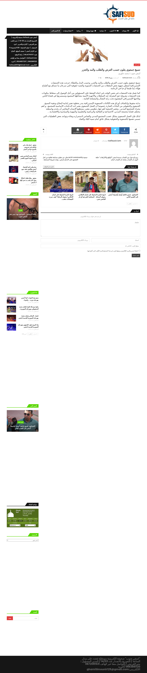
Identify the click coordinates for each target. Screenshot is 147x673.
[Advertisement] (56, 14)
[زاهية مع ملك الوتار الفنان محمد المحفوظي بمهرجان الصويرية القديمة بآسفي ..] (11, 309)
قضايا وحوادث (67, 31)
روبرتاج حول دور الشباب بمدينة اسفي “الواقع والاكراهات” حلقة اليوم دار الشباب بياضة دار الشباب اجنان (117, 158)
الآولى (134, 31)
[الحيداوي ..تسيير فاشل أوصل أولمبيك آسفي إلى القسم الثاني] (123, 181)
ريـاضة (79, 31)
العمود (20, 210)
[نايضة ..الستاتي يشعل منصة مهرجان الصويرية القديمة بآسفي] (11, 318)
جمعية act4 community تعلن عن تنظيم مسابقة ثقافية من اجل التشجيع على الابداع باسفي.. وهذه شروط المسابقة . (65, 158)
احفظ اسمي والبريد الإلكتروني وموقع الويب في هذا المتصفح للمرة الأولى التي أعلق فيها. (112, 251)
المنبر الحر (54, 31)
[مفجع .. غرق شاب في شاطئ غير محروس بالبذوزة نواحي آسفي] (13, 147)
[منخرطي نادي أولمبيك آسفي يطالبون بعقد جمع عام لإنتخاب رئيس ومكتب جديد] (13, 169)
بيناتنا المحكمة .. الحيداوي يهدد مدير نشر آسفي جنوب (22, 215)
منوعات (124, 31)
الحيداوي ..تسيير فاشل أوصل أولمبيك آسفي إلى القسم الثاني (22, 427)
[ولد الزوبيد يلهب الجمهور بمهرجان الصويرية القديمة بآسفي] (11, 327)
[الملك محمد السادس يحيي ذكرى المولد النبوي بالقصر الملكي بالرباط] (13, 158)
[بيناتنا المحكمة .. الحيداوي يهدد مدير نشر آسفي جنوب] (23, 209)
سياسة (102, 31)
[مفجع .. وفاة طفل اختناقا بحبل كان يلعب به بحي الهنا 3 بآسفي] (13, 180)
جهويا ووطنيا (90, 31)
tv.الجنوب (112, 31)
